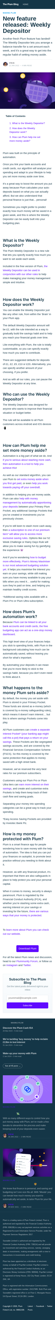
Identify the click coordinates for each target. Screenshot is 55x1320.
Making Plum (9, 13)
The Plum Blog (10, 4)
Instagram (12, 965)
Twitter (27, 965)
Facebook (40, 1306)
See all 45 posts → (13, 1066)
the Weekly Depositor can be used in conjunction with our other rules (25, 270)
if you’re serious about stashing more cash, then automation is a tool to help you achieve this (27, 464)
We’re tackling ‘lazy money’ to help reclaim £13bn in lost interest (25, 1040)
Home (25, 4)
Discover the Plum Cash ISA (18, 1028)
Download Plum (27, 948)
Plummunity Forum (27, 961)
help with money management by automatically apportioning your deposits (27, 502)
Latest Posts (30, 1308)
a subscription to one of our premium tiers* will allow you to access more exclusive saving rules (26, 534)
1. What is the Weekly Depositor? (27, 123)
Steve (12, 63)
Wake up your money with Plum (19, 1053)
